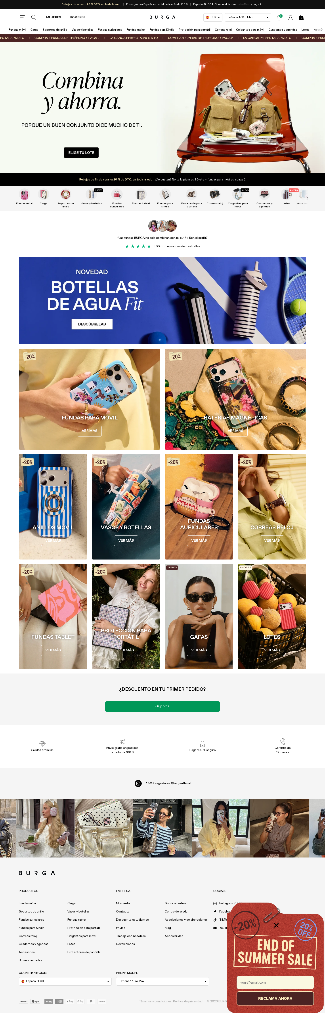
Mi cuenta (123, 903)
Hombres (77, 17)
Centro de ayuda (176, 911)
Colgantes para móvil (250, 29)
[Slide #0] (147, 164)
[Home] (162, 17)
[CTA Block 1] (162, 300)
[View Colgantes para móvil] (238, 194)
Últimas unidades (30, 960)
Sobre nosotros (176, 903)
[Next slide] (303, 198)
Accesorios (27, 952)
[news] (279, 17)
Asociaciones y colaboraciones (186, 919)
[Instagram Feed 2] (221, 828)
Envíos (120, 928)
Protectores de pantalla (83, 952)
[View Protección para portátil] (191, 194)
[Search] (33, 17)
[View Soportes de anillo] (65, 194)
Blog (168, 928)
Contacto (123, 911)
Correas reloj (223, 29)
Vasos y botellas (83, 29)
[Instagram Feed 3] (279, 828)
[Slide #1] (162, 164)
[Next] (317, 30)
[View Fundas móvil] (24, 194)
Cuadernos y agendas (283, 29)
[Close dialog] (276, 925)
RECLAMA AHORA (275, 998)
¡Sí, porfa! (162, 706)
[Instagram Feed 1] (162, 828)
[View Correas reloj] (215, 194)
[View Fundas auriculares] (117, 194)
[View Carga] (43, 194)
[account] (290, 17)
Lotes (306, 29)
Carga (34, 29)
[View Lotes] (286, 194)
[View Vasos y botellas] (91, 194)
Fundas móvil (17, 29)
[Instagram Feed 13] (45, 828)
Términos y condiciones (155, 1001)
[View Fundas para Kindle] (165, 194)
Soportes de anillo (55, 29)
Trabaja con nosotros (131, 936)
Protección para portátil (194, 29)
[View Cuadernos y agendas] (264, 194)
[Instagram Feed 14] (104, 828)
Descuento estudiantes (132, 919)
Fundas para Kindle (162, 29)
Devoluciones (125, 944)
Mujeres (53, 17)
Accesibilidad (174, 936)
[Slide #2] (177, 164)
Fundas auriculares (110, 29)
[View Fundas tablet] (141, 194)
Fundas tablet (136, 29)
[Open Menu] (22, 17)
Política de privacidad (188, 1001)
